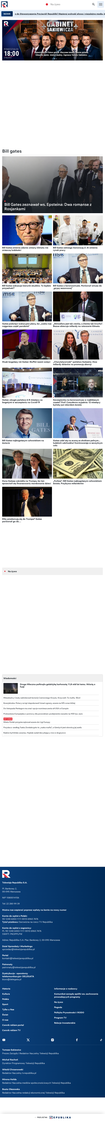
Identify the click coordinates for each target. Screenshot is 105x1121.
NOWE (7, 13)
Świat (5, 1014)
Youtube (3, 1039)
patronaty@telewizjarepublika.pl (19, 967)
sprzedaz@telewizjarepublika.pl (18, 949)
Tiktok (101, 1039)
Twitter (28, 1039)
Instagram (52, 1039)
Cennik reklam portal (13, 1025)
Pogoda (58, 1007)
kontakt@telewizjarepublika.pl (17, 958)
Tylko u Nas (8, 1009)
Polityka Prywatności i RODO (69, 1012)
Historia (6, 988)
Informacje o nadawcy (65, 988)
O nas (5, 1019)
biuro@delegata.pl (11, 979)
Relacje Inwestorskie (64, 1022)
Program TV (60, 1017)
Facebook (76, 1039)
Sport (5, 1004)
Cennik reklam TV (11, 1030)
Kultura (6, 993)
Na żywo (55, 4)
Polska (5, 999)
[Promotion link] (52, 40)
